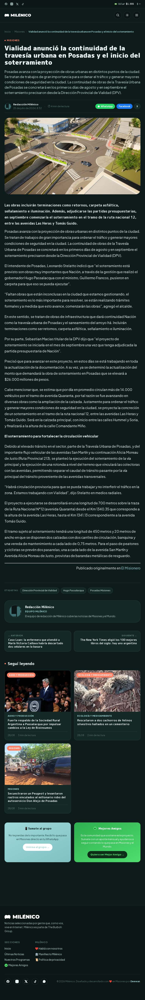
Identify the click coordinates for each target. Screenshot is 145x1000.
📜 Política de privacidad (50, 959)
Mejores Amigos (16, 965)
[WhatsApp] (44, 981)
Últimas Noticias (14, 954)
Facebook (124, 106)
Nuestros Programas (17, 959)
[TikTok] (22, 4)
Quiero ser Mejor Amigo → (107, 854)
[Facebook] (6, 3)
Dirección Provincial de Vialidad (39, 590)
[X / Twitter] (17, 4)
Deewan (135, 981)
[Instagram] (11, 3)
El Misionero (130, 568)
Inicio (8, 31)
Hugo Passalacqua (73, 590)
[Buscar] (118, 15)
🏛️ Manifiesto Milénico (48, 954)
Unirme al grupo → (37, 847)
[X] (26, 981)
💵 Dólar (124, 3)
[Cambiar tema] (127, 15)
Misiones (20, 31)
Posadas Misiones (100, 590)
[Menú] (136, 15)
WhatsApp (107, 106)
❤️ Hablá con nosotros (48, 948)
